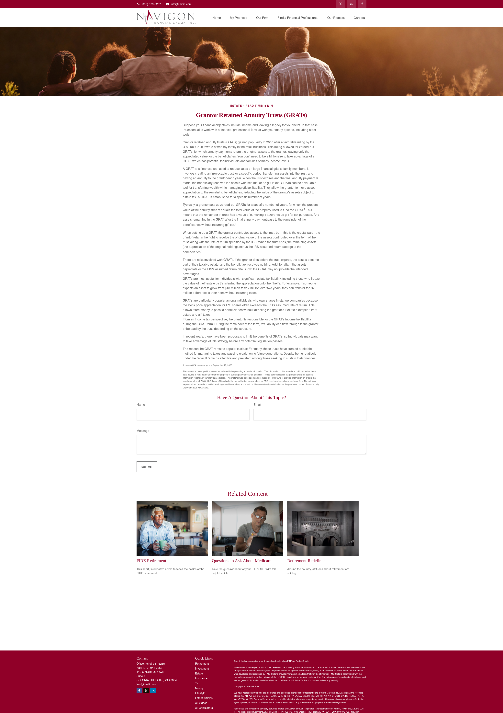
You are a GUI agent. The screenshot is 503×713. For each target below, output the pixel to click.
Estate (199, 673)
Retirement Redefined (306, 560)
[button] (216, 17)
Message (143, 430)
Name (141, 404)
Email (257, 404)
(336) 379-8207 (151, 4)
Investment (202, 668)
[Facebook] (362, 4)
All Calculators (204, 708)
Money (199, 688)
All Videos (201, 703)
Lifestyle (200, 693)
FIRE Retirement (151, 560)
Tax (197, 683)
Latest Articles (204, 698)
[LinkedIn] (351, 4)
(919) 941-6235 (155, 663)
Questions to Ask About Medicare (241, 560)
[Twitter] (340, 4)
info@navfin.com (181, 4)
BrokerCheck (302, 660)
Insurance (201, 678)
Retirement (202, 663)
